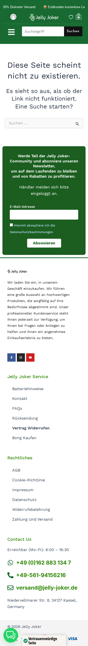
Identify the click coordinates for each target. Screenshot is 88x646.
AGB (16, 470)
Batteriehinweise (28, 388)
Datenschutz (24, 499)
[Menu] (11, 32)
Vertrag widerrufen (31, 428)
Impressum (22, 490)
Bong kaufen (24, 437)
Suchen (73, 31)
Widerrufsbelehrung (31, 509)
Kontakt (19, 398)
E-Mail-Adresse (22, 207)
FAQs (17, 408)
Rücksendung (25, 418)
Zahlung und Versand (32, 519)
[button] (10, 635)
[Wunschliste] (71, 17)
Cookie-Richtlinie (28, 480)
